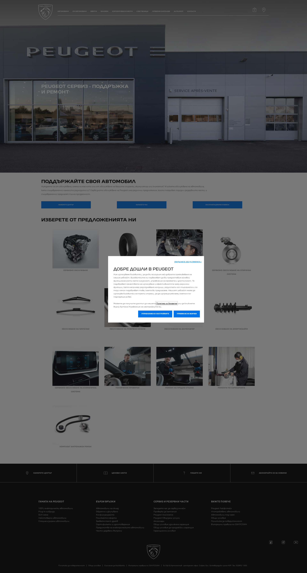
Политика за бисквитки (166, 303)
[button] (187, 262)
